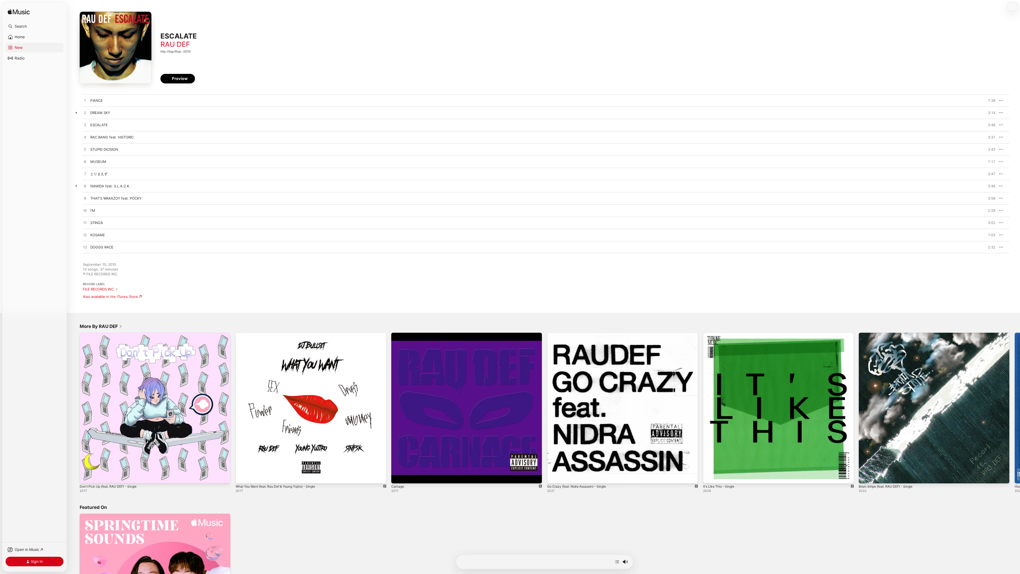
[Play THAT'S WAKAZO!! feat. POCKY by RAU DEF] (85, 198)
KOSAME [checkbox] (97, 235)
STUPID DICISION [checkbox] (104, 149)
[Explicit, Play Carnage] (398, 477)
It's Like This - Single (720, 335)
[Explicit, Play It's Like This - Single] (710, 477)
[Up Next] (617, 561)
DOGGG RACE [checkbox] (101, 247)
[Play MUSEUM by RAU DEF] (85, 161)
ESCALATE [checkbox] (99, 125)
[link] (101, 326)
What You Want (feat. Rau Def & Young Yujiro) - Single (280, 335)
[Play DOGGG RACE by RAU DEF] (85, 247)
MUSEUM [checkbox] (98, 161)
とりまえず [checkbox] (99, 174)
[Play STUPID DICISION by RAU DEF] (85, 149)
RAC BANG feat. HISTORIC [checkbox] (112, 137)
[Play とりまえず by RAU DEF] (85, 174)
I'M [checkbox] (92, 210)
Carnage (398, 335)
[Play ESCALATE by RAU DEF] (85, 125)
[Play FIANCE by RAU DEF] (85, 100)
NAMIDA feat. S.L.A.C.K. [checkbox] (110, 186)
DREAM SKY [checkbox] (100, 113)
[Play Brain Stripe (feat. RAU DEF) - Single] (865, 477)
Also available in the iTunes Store (110, 296)
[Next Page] (1014, 408)
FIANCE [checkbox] (96, 100)
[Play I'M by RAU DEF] (85, 210)
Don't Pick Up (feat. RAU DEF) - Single (111, 335)
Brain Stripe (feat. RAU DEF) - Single (889, 335)
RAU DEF (175, 44)
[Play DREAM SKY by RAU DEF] (85, 113)
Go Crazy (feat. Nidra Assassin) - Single (580, 335)
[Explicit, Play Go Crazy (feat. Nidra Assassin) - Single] (554, 477)
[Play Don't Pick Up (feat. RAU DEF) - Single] (86, 477)
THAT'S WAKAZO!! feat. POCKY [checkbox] (116, 198)
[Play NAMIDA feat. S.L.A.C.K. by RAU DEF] (85, 186)
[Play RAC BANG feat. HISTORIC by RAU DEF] (85, 137)
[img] (19, 12)
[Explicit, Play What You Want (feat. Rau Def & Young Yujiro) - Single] (242, 477)
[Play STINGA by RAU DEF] (85, 223)
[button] (34, 26)
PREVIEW (989, 100)
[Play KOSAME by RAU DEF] (85, 235)
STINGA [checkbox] (96, 223)
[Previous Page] (74, 408)
